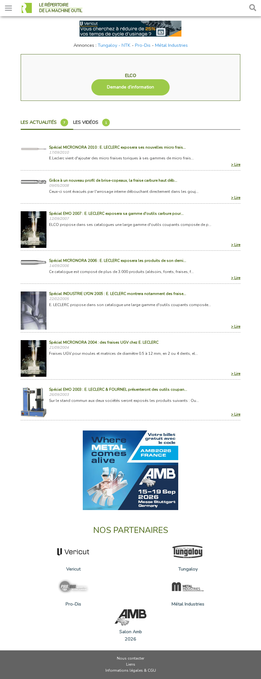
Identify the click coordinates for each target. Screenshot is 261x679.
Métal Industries (171, 45)
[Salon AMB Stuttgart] (130, 469)
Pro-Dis (143, 45)
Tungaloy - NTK (114, 45)
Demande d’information (130, 87)
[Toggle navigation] (8, 8)
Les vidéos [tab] (90, 122)
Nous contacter (130, 658)
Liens (130, 664)
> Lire (235, 164)
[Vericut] (130, 28)
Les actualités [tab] (43, 122)
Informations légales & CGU (130, 670)
